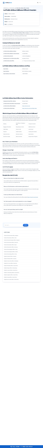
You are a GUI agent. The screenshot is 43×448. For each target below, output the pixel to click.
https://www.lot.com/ (26, 105)
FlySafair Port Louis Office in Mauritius (10, 263)
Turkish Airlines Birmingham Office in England (11, 240)
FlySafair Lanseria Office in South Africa (10, 270)
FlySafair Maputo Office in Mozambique (10, 267)
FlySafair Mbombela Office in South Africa (11, 265)
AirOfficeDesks (5, 8)
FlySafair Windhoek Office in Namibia (10, 258)
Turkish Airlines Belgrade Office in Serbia (11, 251)
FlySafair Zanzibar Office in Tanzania (10, 256)
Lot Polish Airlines (11, 8)
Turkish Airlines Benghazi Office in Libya (10, 249)
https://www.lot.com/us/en (32, 197)
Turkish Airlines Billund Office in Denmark (11, 242)
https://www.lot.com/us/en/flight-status (29, 108)
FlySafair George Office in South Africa (10, 277)
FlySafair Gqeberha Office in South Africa (11, 274)
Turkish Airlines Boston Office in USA (10, 237)
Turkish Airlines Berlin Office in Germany (11, 247)
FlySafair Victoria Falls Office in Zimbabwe (11, 261)
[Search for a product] (37, 2)
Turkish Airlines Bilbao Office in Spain (10, 244)
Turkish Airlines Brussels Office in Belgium (11, 235)
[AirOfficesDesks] (7, 2)
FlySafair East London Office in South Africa (11, 279)
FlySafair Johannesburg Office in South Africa (11, 272)
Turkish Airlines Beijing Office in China (10, 254)
